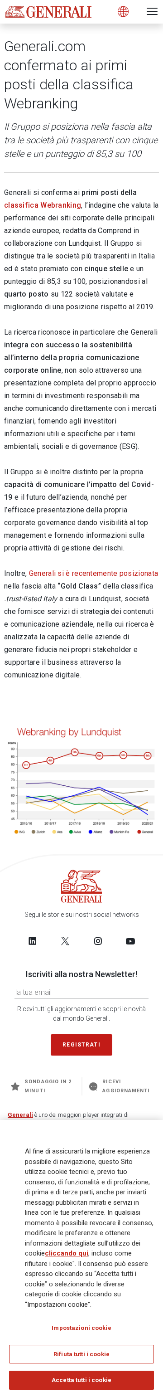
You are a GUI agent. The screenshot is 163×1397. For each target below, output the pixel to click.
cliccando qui (66, 1253)
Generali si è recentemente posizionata (93, 573)
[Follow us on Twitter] (65, 941)
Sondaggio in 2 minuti (48, 1086)
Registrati (81, 1045)
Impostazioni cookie (81, 1327)
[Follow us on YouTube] (130, 941)
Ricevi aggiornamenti (125, 1086)
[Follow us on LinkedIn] (32, 941)
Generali (20, 1114)
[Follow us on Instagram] (98, 941)
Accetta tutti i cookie (81, 1380)
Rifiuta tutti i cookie (81, 1354)
